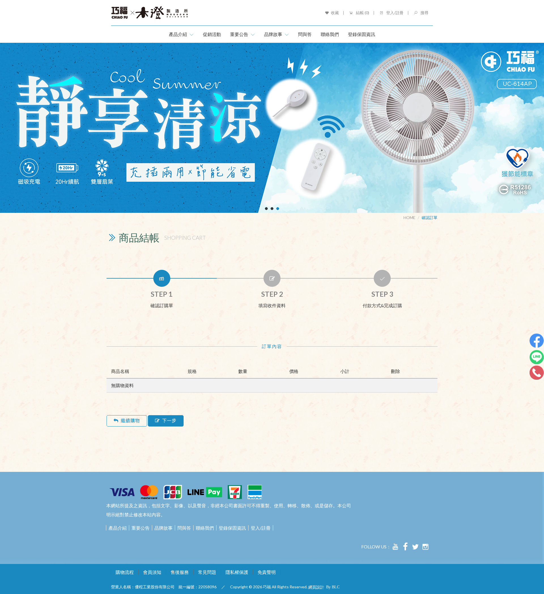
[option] (272, 128)
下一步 (169, 420)
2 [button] (272, 208)
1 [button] (266, 208)
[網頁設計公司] (333, 586)
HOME (409, 217)
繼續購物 (130, 420)
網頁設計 (316, 587)
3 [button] (278, 208)
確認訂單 (429, 217)
